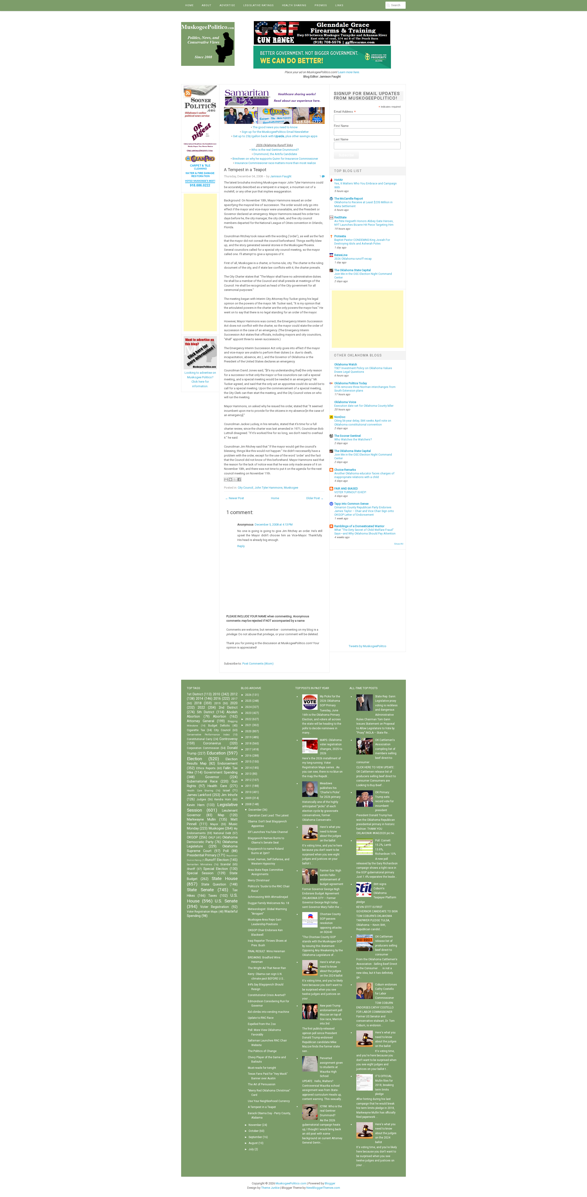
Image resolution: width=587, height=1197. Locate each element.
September (255, 1137)
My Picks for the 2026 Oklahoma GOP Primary (330, 701)
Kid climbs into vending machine (268, 1011)
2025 (248, 700)
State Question (213, 884)
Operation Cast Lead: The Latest (268, 815)
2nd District (228, 708)
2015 (248, 761)
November (255, 1125)
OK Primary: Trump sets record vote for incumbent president (384, 801)
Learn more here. (349, 72)
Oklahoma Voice (345, 402)
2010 (216, 694)
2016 (217, 699)
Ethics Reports (206, 768)
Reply (241, 546)
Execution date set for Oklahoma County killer (363, 405)
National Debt (222, 833)
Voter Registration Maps (202, 911)
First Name (341, 126)
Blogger (330, 1183)
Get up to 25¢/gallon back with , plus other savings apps (275, 136)
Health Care (217, 786)
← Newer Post (234, 498)
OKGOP (192, 837)
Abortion (219, 716)
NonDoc (339, 417)
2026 (248, 694)
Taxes (212, 896)
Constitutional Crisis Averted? (266, 995)
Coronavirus (212, 743)
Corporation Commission (203, 748)
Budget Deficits (219, 725)
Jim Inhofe (229, 795)
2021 (248, 725)
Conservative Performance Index (208, 734)
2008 (248, 804)
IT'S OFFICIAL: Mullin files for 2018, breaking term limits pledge (384, 1085)
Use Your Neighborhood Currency (269, 1101)
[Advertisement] (200, 262)
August (253, 1143)
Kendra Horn (222, 799)
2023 (248, 713)
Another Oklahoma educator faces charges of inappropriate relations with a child (364, 475)
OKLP (211, 837)
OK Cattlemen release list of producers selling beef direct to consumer (386, 945)
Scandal (225, 864)
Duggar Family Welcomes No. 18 (268, 903)
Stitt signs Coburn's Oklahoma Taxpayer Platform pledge (376, 893)
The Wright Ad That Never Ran (267, 968)
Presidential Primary (201, 855)
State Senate (200, 889)
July (251, 1149)
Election (194, 758)
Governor (212, 777)
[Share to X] (235, 479)
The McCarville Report (348, 198)
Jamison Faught (280, 176)
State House (225, 878)
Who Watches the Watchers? (353, 439)
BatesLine (340, 255)
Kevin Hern (196, 805)
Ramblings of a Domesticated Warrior (359, 526)
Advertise (227, 5)
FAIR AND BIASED (346, 488)
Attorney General (200, 721)
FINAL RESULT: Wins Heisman (266, 951)
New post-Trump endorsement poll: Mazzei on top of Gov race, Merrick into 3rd (331, 1014)
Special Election (215, 869)
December (255, 809)
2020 (234, 703)
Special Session (200, 873)
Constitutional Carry (199, 739)
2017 (234, 698)
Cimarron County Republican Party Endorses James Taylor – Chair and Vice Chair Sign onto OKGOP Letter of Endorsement (364, 511)
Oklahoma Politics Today (350, 383)
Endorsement (228, 764)
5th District (205, 712)
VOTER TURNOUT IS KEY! (350, 492)
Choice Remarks (345, 469)
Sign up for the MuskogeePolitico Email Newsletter (275, 132)
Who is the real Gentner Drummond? (275, 149)
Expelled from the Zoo (262, 1024)
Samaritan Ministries (199, 864)
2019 (217, 703)
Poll (226, 851)
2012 (234, 694)
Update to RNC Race (261, 1017)
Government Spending (221, 772)
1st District (195, 694)
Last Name (341, 139)
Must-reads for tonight (262, 1067)
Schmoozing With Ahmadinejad (268, 897)
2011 (248, 786)
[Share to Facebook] (239, 479)
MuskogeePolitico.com (291, 1183)
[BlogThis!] (230, 479)
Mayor (214, 824)
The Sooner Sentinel (347, 435)
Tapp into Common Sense (351, 503)
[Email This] (226, 479)
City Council (245, 487)
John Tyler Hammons (268, 487)
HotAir (338, 179)
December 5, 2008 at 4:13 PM (274, 524)
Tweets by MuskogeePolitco (367, 646)
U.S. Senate (226, 901)
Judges (201, 799)
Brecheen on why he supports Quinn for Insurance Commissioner (275, 158)
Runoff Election (217, 860)
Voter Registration (214, 907)
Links (339, 5)
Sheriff (191, 869)
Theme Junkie (270, 1187)
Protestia (340, 236)
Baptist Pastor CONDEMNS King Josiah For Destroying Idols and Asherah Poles (362, 241)
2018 (198, 703)
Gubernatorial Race (202, 781)
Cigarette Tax (196, 730)
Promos (321, 5)
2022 (201, 708)
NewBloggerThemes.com (323, 1187)
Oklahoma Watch (345, 364)
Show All (398, 544)
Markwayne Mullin (201, 819)
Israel (226, 790)
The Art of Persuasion (261, 1084)
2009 (248, 798)
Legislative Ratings (258, 5)
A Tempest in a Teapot (245, 169)
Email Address (345, 112)
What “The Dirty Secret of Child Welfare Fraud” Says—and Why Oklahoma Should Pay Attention (365, 531)
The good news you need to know (275, 127)
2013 (248, 773)
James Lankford (199, 795)
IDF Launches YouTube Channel (268, 832)
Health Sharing (294, 5)
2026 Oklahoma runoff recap (353, 258)
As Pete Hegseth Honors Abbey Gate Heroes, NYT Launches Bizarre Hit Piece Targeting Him (363, 223)
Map (221, 815)
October (254, 1131)
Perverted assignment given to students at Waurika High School (331, 1067)
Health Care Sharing (200, 790)
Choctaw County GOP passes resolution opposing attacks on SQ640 (331, 923)
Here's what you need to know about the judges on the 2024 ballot (385, 1133)
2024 (248, 707)
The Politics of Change (262, 1051)
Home (189, 5)
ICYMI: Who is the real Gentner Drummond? (331, 1111)
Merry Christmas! (259, 880)
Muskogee (291, 487)
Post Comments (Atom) (258, 663)
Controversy (228, 739)
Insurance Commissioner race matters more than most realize (275, 163)
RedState (340, 217)
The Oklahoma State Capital (352, 270)
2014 (199, 699)
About (206, 5)
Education (216, 753)
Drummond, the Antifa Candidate (275, 154)
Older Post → (315, 498)
